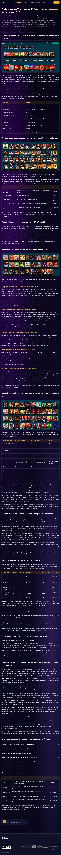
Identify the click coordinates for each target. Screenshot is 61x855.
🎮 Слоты (13, 31)
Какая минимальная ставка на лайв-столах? (30, 748)
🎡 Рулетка (5, 31)
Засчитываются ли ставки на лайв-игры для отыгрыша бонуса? (30, 761)
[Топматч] (4, 2)
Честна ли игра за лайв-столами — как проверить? (30, 753)
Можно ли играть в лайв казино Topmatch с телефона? (30, 744)
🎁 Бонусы (21, 31)
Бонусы (38, 2)
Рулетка (32, 2)
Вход (43, 2)
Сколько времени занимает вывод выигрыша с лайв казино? (30, 757)
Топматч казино (6, 75)
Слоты (25, 2)
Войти (56, 2)
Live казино (19, 2)
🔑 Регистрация (31, 31)
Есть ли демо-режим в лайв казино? (30, 766)
